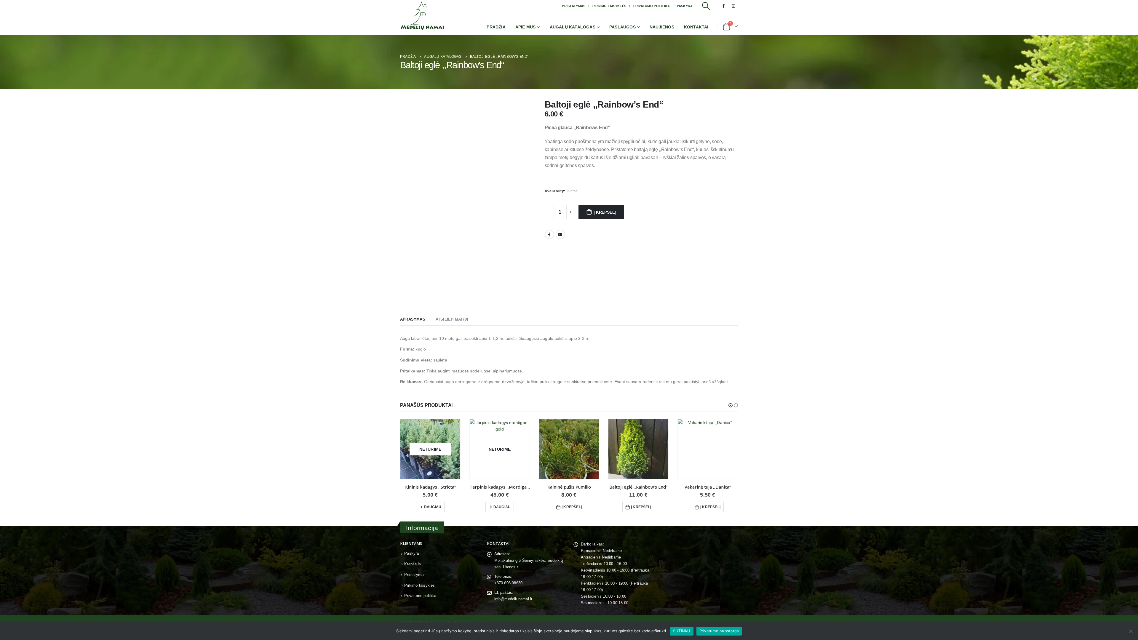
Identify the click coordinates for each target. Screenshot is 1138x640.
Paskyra (685, 6)
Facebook (549, 234)
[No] (1131, 631)
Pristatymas (573, 6)
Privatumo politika (651, 6)
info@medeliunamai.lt (513, 599)
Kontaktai (696, 27)
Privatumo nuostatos (719, 630)
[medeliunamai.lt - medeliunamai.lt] (422, 16)
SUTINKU (682, 630)
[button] (730, 405)
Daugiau (432, 507)
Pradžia (496, 27)
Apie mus (525, 27)
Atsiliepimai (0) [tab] (452, 319)
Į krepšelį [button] (572, 507)
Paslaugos (622, 27)
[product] (569, 449)
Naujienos (662, 27)
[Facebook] (724, 6)
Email (560, 234)
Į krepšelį (605, 212)
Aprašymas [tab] (412, 319)
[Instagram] (733, 6)
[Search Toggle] (706, 6)
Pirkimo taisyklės (609, 6)
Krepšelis (412, 564)
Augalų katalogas (572, 27)
